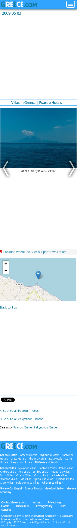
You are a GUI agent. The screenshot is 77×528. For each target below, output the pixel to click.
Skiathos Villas (8, 479)
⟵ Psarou (6, 168)
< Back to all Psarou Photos (19, 410)
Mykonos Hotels (49, 455)
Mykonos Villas (27, 468)
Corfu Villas (41, 475)
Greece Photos (34, 488)
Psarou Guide (22, 427)
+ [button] (5, 263)
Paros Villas (66, 468)
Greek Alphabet (54, 488)
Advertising (54, 502)
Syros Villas (6, 475)
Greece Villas (8, 468)
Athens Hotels (28, 455)
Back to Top (8, 307)
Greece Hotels (8, 455)
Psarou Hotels (50, 102)
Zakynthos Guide (45, 427)
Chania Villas (23, 475)
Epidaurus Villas (43, 479)
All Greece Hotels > (46, 462)
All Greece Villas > (52, 482)
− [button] (5, 270)
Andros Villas (8, 472)
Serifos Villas (40, 472)
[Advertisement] (38, 58)
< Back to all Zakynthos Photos (21, 419)
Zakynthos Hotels (21, 462)
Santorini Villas (47, 468)
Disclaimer (22, 506)
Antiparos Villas (60, 472)
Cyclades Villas (65, 479)
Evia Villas (25, 479)
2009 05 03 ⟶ (70, 168)
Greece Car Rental (11, 488)
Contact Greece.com (13, 502)
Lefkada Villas (59, 475)
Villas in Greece (23, 102)
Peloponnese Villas (27, 482)
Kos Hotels (55, 458)
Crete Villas (6, 482)
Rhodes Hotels (37, 458)
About (37, 502)
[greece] (19, 6)
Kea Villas (24, 472)
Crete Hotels (18, 458)
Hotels (5, 506)
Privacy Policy (44, 506)
